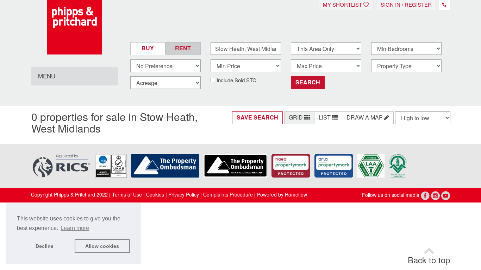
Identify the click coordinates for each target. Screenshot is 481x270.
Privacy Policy (183, 195)
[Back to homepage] (74, 27)
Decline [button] (45, 246)
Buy (148, 48)
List (325, 117)
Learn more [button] (75, 228)
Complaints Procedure (228, 195)
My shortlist (343, 5)
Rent (183, 48)
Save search (257, 117)
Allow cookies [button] (102, 246)
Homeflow (296, 195)
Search (307, 82)
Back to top (429, 260)
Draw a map (365, 117)
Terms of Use (127, 195)
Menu (46, 76)
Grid (296, 117)
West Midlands (66, 129)
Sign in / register (406, 5)
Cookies (155, 195)
